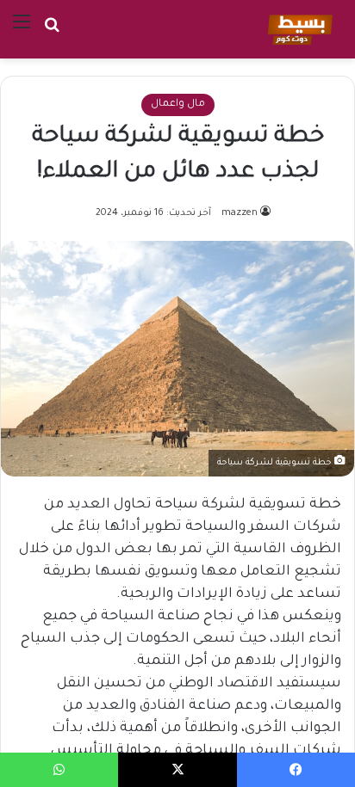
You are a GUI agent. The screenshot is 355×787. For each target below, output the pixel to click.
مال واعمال (178, 104)
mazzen (239, 213)
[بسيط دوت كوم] (297, 29)
